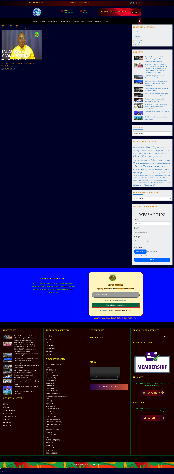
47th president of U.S (139, 147)
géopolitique (49, 406)
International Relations (52, 424)
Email (136, 228)
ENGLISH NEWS (51, 391)
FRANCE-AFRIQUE (52, 393)
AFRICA (42, 21)
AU (157, 150)
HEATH (48, 411)
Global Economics (51, 408)
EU (167, 170)
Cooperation (49, 378)
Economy (49, 385)
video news (49, 448)
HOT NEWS (49, 416)
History (48, 414)
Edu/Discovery (50, 388)
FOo (145, 173)
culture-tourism (50, 380)
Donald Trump (144, 166)
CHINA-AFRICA (52, 21)
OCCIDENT (49, 435)
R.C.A (48, 401)
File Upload (138, 247)
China (138, 156)
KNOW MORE (151, 418)
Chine (139, 163)
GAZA (136, 175)
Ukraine (48, 445)
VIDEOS (89, 21)
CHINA (48, 372)
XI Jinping (149, 185)
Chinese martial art (147, 163)
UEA (141, 185)
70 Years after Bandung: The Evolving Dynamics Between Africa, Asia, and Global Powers (156, 106)
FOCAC (137, 173)
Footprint (150, 173)
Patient (145, 180)
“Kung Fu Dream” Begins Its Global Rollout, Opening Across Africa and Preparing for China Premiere (155, 59)
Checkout (137, 36)
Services (137, 32)
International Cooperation (53, 421)
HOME (35, 21)
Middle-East (49, 427)
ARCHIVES (98, 21)
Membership (138, 40)
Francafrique (158, 173)
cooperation (159, 163)
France (167, 173)
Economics (49, 383)
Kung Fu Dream (149, 178)
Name (136, 219)
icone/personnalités (51, 419)
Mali (47, 398)
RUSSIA (137, 182)
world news (49, 450)
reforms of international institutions (158, 180)
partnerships (138, 180)
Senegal (48, 403)
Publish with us (151, 393)
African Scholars (148, 151)
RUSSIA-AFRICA (65, 21)
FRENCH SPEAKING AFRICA (55, 396)
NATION (165, 177)
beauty (48, 367)
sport (163, 182)
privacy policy (122, 300)
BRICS (163, 153)
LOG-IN (135, 12)
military (158, 177)
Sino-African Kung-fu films (151, 182)
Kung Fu (139, 178)
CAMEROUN (50, 370)
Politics (48, 437)
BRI (157, 153)
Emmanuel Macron (156, 170)
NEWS (137, 44)
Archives (137, 42)
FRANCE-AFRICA (79, 21)
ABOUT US (108, 21)
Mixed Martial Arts (51, 429)
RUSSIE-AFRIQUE (52, 440)
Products (137, 34)
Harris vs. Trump (145, 175)
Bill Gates (150, 153)
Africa (150, 147)
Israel (153, 175)
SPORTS (48, 442)
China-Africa (150, 157)
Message (137, 237)
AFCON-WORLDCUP (52, 365)
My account (138, 38)
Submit (152, 259)
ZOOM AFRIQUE (51, 453)
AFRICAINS (160, 147)
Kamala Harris (161, 175)
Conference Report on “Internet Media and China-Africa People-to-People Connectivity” (156, 83)
